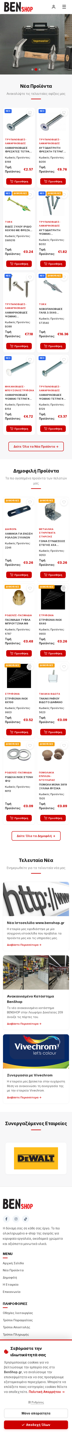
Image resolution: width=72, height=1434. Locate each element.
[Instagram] (16, 1219)
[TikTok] (25, 1219)
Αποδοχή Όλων (38, 1425)
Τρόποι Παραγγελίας (18, 1320)
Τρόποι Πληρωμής (16, 1334)
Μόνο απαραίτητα (36, 1413)
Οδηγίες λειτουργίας (18, 1313)
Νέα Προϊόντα (13, 1270)
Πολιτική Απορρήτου (45, 1392)
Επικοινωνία (11, 1292)
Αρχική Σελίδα (13, 1263)
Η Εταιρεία (10, 1284)
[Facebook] (6, 1219)
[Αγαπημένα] (30, 112)
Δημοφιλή (10, 1277)
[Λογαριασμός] (53, 7)
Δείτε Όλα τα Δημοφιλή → (36, 836)
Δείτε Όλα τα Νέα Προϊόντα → (36, 446)
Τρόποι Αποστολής (16, 1327)
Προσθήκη (21, 181)
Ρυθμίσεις (37, 1402)
